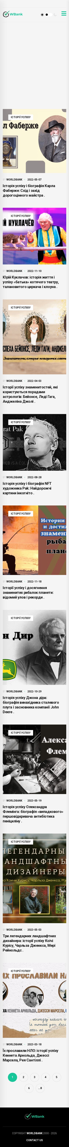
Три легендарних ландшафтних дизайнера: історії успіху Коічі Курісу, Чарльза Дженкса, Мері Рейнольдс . (29, 943)
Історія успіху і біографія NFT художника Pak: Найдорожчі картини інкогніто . (27, 488)
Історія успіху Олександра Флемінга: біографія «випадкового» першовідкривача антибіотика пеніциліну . (33, 814)
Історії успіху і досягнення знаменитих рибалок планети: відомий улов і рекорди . (28, 592)
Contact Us (34, 1140)
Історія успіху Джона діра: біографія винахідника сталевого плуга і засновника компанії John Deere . (31, 704)
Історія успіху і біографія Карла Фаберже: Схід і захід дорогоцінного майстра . (29, 191)
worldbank (14, 179)
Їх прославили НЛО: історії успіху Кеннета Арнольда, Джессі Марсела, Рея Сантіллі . (30, 1055)
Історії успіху (21, 117)
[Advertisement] (34, 58)
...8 (40, 1088)
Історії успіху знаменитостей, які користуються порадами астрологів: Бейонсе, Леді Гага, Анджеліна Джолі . (30, 394)
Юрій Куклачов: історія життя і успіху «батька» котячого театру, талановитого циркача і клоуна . (31, 282)
